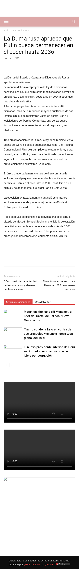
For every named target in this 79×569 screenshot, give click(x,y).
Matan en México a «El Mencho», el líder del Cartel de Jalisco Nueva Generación (48, 316)
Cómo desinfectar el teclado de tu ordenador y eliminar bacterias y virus (21, 285)
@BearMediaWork (33, 564)
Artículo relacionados (18, 302)
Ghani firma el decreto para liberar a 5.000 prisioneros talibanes (59, 285)
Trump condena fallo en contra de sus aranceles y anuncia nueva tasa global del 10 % (48, 334)
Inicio (6, 30)
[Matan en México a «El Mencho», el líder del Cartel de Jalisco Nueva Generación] (13, 316)
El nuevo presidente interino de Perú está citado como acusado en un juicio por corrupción (49, 351)
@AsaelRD (49, 564)
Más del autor (43, 302)
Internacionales (21, 30)
